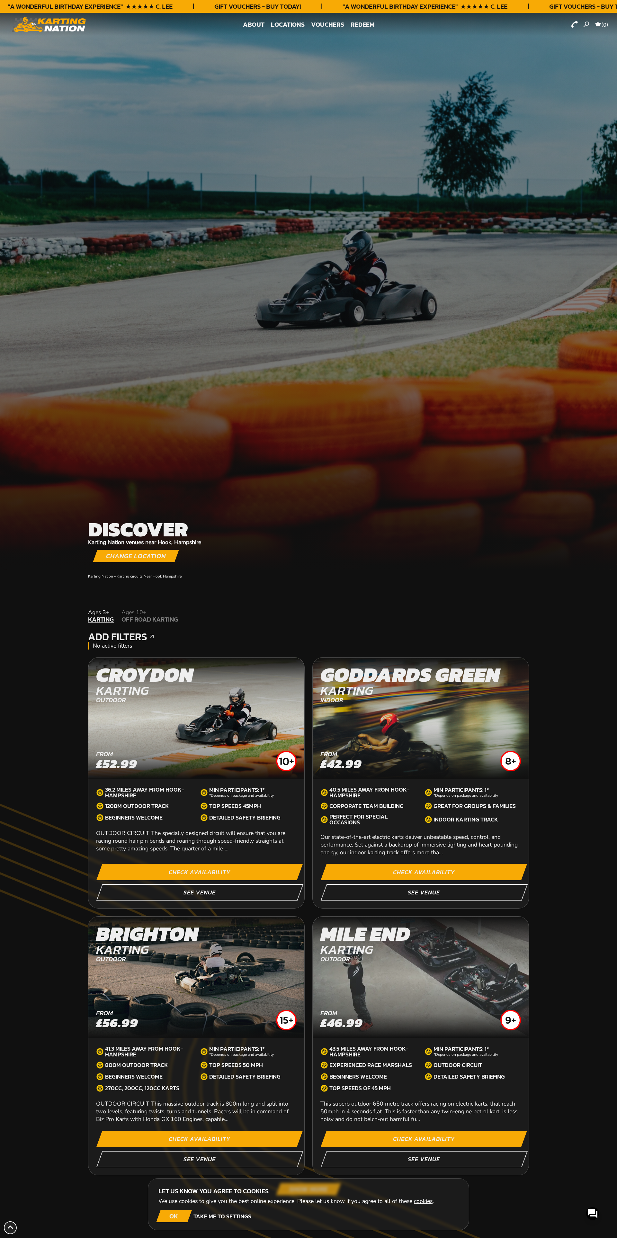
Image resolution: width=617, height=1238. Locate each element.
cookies (423, 1201)
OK (173, 1216)
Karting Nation (100, 576)
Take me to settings (222, 1216)
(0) (604, 25)
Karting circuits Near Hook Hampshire (149, 576)
